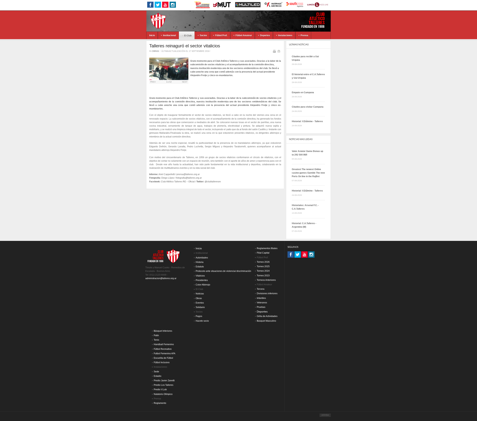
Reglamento (160, 403)
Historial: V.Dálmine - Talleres (307, 121)
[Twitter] (297, 254)
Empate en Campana (303, 92)
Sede (156, 371)
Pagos (199, 316)
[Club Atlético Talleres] (155, 20)
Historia (199, 262)
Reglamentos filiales (267, 248)
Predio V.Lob (160, 389)
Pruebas (261, 307)
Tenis (156, 340)
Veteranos (262, 302)
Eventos (200, 302)
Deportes (262, 311)
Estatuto (200, 266)
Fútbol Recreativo (163, 349)
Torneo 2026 (263, 262)
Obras (155, 51)
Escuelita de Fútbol (163, 358)
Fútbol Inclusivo (162, 362)
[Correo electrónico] (279, 52)
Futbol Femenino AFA (164, 353)
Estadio (157, 376)
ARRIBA (325, 415)
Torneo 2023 (263, 275)
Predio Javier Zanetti (164, 380)
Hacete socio (202, 321)
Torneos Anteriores (266, 280)
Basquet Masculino (266, 321)
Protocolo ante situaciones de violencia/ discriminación (223, 271)
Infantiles (261, 298)
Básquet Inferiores (163, 331)
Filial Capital (263, 253)
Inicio (199, 248)
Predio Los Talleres (163, 385)
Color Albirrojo (203, 284)
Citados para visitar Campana (307, 107)
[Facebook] (290, 254)
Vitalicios (200, 275)
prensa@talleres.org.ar (188, 174)
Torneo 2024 (263, 271)
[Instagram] (311, 254)
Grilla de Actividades (267, 316)
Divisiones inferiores (267, 293)
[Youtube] (304, 254)
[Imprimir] (275, 52)
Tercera (260, 289)
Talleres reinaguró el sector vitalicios (184, 45)
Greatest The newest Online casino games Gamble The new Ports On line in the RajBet (308, 173)
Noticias (200, 293)
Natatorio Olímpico (163, 394)
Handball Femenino (164, 344)
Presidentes (202, 280)
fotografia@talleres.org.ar (189, 178)
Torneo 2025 (263, 266)
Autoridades (202, 257)
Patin (156, 335)
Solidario (200, 307)
